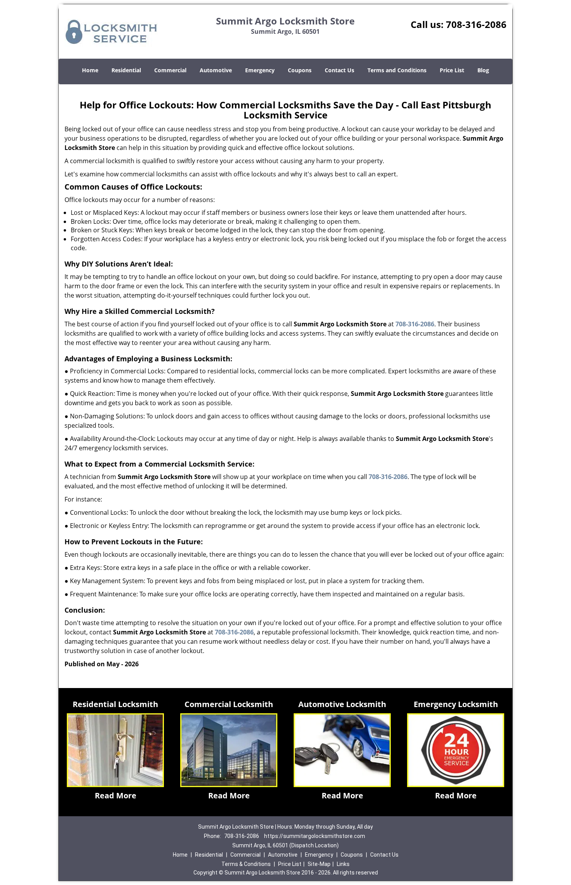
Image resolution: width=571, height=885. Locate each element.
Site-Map (319, 864)
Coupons (300, 70)
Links (343, 864)
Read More (115, 795)
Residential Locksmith (115, 704)
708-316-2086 (476, 24)
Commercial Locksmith (229, 704)
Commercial (170, 70)
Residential (126, 70)
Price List (452, 70)
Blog (483, 70)
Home (90, 70)
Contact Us (339, 70)
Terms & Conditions (246, 864)
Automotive (216, 70)
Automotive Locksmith (342, 704)
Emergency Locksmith (456, 704)
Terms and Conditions (397, 70)
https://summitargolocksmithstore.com (314, 836)
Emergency (260, 70)
